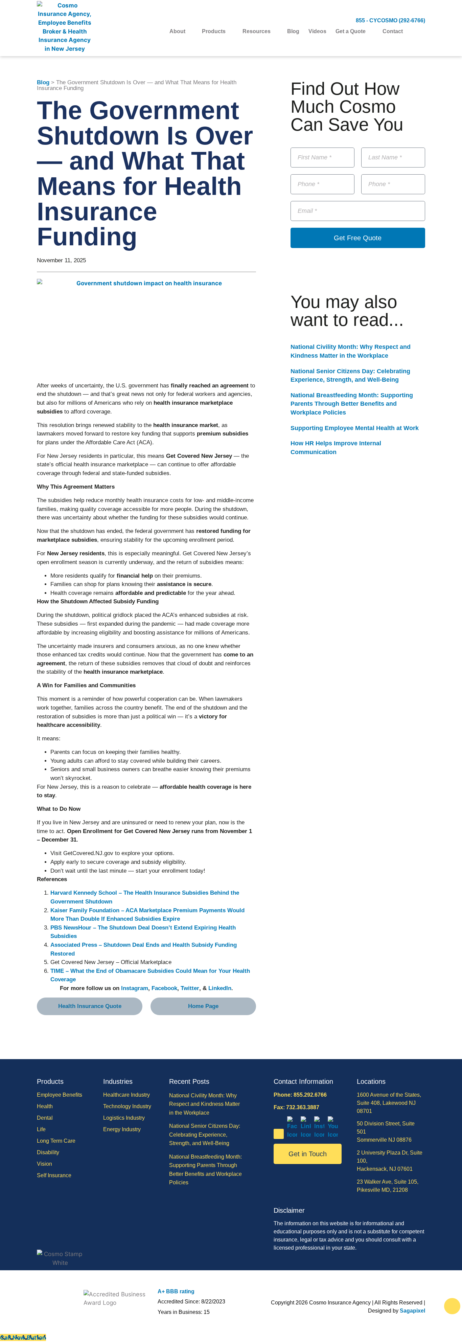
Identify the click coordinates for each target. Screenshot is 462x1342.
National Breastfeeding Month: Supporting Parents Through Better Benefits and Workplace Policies (352, 404)
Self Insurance (54, 1175)
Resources (256, 31)
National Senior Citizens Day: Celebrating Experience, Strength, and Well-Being (204, 1134)
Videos (317, 31)
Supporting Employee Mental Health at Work (355, 428)
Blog (293, 31)
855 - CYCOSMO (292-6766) (390, 20)
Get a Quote (351, 31)
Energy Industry (122, 1129)
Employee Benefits (59, 1095)
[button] (421, 31)
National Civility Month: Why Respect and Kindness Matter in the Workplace (204, 1104)
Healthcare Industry (126, 1095)
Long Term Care (56, 1141)
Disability (48, 1152)
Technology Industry (127, 1106)
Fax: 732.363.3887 (296, 1107)
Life (41, 1129)
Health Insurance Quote (89, 1006)
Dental (45, 1118)
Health (45, 1106)
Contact (393, 31)
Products (214, 31)
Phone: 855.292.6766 (300, 1095)
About (177, 31)
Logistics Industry (124, 1118)
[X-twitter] (279, 1134)
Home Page (203, 1006)
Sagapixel (412, 1311)
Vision (44, 1164)
